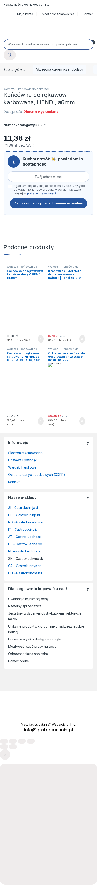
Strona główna (14, 69)
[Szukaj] (10, 55)
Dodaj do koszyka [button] (37, 339)
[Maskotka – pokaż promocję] (48, 824)
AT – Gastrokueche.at (24, 537)
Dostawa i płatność (22, 460)
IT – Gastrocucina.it (22, 529)
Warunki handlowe (22, 467)
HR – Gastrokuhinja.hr (24, 515)
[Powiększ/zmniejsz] (4, 741)
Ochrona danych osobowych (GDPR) (36, 475)
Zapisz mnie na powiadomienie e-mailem (48, 203)
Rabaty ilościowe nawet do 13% (26, 4)
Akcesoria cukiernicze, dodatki (59, 69)
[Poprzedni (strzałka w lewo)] (4, 746)
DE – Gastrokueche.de (25, 544)
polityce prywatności (41, 193)
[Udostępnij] (22, 741)
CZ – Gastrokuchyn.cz (24, 566)
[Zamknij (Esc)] (31, 741)
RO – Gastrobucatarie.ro (26, 522)
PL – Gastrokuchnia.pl (24, 551)
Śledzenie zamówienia (58, 14)
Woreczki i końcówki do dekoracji (26, 89)
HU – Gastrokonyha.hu (25, 573)
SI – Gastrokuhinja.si (23, 508)
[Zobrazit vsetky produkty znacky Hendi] (54, 364)
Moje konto (25, 14)
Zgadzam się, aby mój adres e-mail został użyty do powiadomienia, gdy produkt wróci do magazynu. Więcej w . (49, 189)
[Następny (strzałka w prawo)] (13, 746)
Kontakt (88, 14)
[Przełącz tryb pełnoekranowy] (13, 741)
